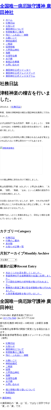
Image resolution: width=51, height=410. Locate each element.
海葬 (8, 375)
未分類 (9, 243)
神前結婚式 (11, 363)
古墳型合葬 (11, 378)
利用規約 (10, 392)
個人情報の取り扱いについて (20, 389)
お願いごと (11, 360)
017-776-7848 (9, 318)
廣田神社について (15, 349)
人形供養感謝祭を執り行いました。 (24, 293)
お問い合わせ (12, 384)
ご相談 (9, 366)
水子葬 (9, 381)
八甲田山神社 (12, 372)
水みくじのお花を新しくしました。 (24, 273)
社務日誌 (16, 107)
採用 (8, 369)
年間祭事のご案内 (15, 352)
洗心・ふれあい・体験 (17, 355)
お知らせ (10, 346)
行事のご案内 (12, 240)
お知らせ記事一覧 (15, 246)
